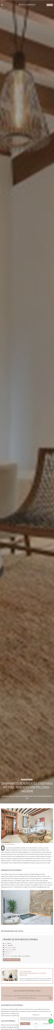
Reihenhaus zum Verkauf (26, 779)
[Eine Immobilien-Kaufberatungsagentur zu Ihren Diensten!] (10, 975)
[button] (51, 1014)
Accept (25, 1023)
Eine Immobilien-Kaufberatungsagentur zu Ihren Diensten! (32, 973)
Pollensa (42, 848)
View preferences (46, 1023)
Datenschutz (36, 1026)
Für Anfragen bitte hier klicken (12, 959)
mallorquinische (39, 862)
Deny (36, 1023)
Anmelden (49, 5)
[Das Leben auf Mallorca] (27, 5)
